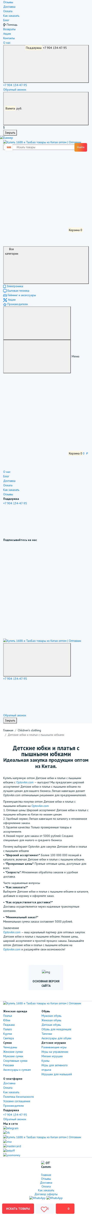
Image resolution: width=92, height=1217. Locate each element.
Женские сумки (13, 1052)
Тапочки (47, 1034)
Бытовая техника (18, 291)
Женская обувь (51, 1020)
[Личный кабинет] (35, 166)
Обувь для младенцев (56, 1029)
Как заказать (11, 16)
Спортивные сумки (15, 1061)
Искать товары (18, 1209)
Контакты (9, 38)
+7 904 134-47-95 (46, 48)
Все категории (11, 251)
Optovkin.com (25, 782)
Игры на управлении (55, 1052)
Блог (6, 20)
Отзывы (8, 2)
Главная (8, 730)
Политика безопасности (18, 1097)
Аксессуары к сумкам (17, 1070)
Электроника (14, 286)
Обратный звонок (14, 89)
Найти (81, 147)
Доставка (9, 7)
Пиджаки (9, 1025)
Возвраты (9, 29)
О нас (6, 43)
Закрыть (10, 132)
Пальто (7, 1029)
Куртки (7, 1034)
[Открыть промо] (6, 138)
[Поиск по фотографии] (9, 147)
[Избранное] (35, 198)
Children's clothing (29, 730)
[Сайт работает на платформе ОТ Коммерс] (46, 1165)
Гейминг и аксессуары (21, 295)
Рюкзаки (8, 1065)
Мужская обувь (51, 1016)
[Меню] (37, 323)
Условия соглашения (16, 1101)
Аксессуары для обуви (56, 1038)
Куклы (45, 1061)
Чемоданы (10, 1047)
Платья (7, 1016)
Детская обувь (51, 1025)
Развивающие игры (54, 1047)
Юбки (6, 1020)
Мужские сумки (13, 1056)
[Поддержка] (37, 659)
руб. (14, 108)
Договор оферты (46, 1194)
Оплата (7, 11)
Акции (7, 34)
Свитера (8, 1038)
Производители (17, 304)
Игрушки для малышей (57, 1074)
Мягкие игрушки (52, 1056)
